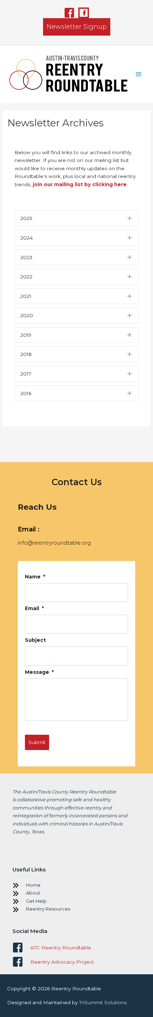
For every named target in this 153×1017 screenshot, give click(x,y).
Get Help (36, 901)
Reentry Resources (48, 909)
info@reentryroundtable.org (54, 542)
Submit (37, 742)
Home (33, 885)
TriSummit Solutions (103, 1002)
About (33, 893)
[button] (69, 12)
